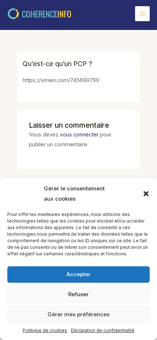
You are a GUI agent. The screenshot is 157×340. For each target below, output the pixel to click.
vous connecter (79, 134)
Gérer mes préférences (78, 314)
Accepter (78, 274)
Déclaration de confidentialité (102, 330)
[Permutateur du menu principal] (142, 13)
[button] (146, 193)
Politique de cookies (45, 330)
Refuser (78, 294)
